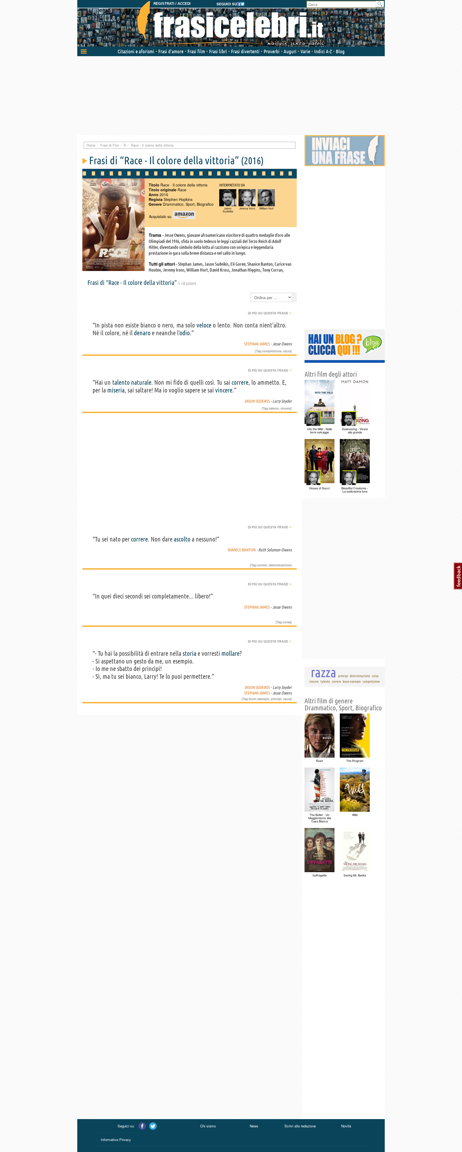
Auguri (290, 51)
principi (276, 699)
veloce (204, 325)
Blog (340, 51)
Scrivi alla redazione (300, 1125)
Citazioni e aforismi (136, 51)
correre (240, 382)
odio (185, 333)
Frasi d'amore (170, 51)
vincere (223, 390)
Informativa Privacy (116, 1139)
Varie (305, 51)
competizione (272, 351)
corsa (287, 622)
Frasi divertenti (245, 51)
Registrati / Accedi (172, 3)
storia (189, 653)
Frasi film (196, 51)
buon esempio (259, 699)
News (254, 1125)
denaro (142, 333)
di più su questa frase (270, 313)
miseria (116, 390)
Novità (346, 1125)
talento (121, 382)
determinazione (280, 565)
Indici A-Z (323, 51)
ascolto (182, 539)
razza (287, 351)
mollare (230, 653)
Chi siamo (208, 1125)
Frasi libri (218, 51)
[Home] (231, 24)
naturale (141, 382)
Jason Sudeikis (257, 401)
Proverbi (272, 51)
